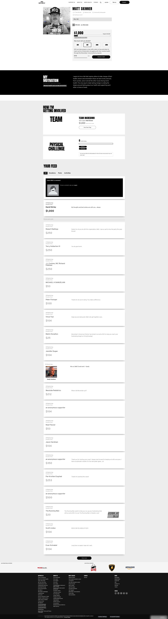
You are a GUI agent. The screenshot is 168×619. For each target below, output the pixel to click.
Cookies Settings (102, 616)
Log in (75, 185)
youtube (121, 593)
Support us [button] (72, 2)
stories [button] (96, 2)
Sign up (114, 2)
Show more (84, 558)
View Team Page (87, 127)
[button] (101, 2)
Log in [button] (106, 2)
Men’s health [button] (88, 2)
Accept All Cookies (114, 616)
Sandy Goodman (51, 379)
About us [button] (79, 2)
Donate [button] (123, 3)
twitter (124, 593)
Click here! (118, 593)
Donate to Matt (101, 56)
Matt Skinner (89, 120)
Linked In (127, 593)
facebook (116, 593)
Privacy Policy (67, 617)
